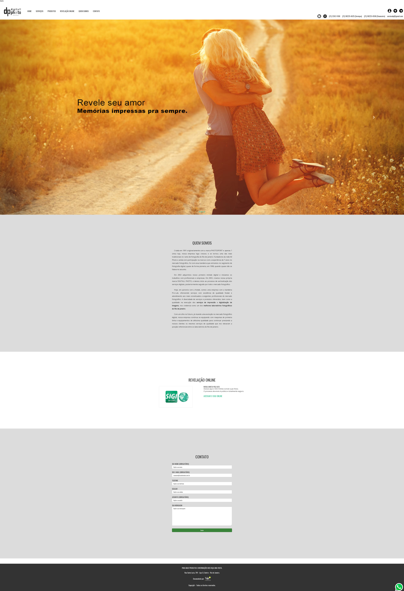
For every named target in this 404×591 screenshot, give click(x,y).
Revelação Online (67, 11)
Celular (174, 489)
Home (29, 11)
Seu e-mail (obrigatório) (180, 472)
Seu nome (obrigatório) (180, 464)
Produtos (52, 11)
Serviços (39, 11)
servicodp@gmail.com (395, 16)
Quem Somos (84, 11)
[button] (30, 117)
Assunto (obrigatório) (180, 497)
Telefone (175, 480)
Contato (96, 11)
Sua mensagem (177, 505)
